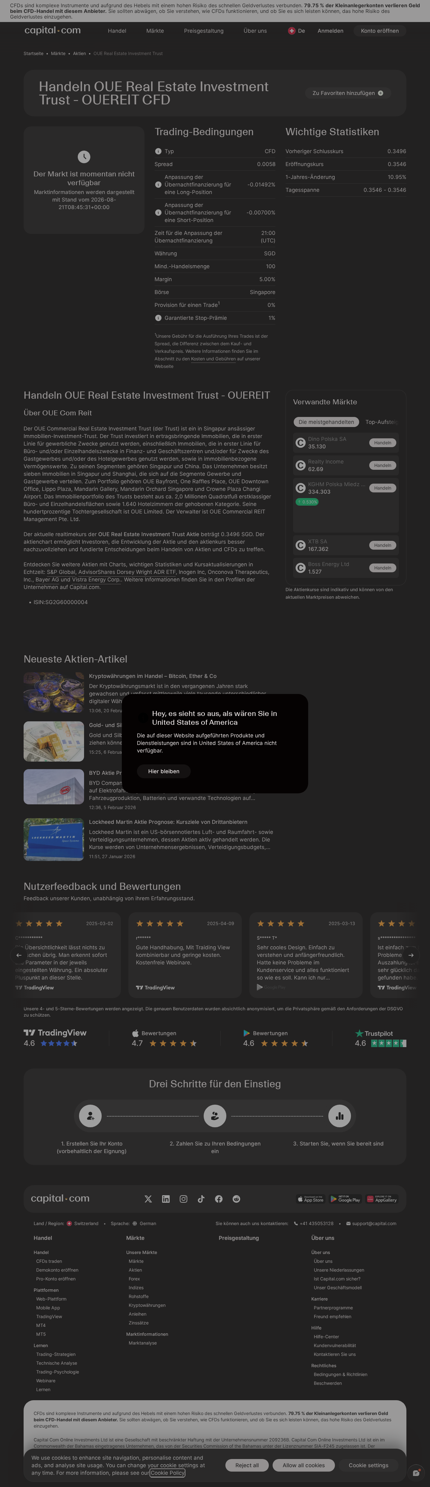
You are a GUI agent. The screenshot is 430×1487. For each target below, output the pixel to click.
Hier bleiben (163, 771)
